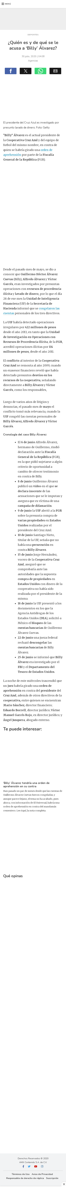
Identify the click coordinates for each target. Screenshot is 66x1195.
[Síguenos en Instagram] (42, 1166)
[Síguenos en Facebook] (23, 1166)
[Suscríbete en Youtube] (36, 1166)
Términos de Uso (20, 1174)
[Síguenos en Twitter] (29, 1166)
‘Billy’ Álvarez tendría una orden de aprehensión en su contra (26, 784)
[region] (33, 18)
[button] (6, 4)
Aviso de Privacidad (42, 1174)
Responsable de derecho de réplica (25, 1178)
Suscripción (52, 1178)
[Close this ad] (64, 1184)
